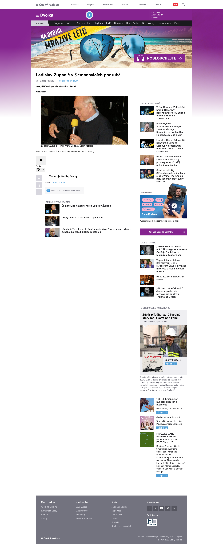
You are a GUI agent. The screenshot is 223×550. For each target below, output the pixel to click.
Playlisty (98, 23)
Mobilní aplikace (84, 518)
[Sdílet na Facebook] (39, 178)
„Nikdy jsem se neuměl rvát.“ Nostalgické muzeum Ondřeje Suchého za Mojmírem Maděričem (171, 250)
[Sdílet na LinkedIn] (39, 192)
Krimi (158, 200)
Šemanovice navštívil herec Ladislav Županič (87, 205)
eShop (44, 518)
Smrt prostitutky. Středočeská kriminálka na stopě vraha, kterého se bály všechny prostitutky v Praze (171, 176)
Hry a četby (147, 200)
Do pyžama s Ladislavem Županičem (82, 217)
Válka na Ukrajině (49, 507)
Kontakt (115, 522)
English (179, 537)
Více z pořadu (148, 243)
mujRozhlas (108, 5)
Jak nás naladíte (119, 507)
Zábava (40, 23)
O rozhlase (141, 5)
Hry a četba (132, 23)
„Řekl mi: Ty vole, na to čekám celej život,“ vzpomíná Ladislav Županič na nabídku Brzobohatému (96, 230)
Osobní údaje (152, 537)
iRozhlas (75, 5)
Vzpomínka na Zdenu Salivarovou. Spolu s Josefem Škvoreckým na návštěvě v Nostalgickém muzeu (171, 266)
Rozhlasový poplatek (121, 526)
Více (177, 23)
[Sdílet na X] (39, 185)
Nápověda (116, 511)
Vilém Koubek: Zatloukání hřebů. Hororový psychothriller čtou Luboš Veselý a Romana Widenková (170, 113)
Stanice (125, 5)
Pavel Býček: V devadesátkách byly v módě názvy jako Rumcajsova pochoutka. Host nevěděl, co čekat (170, 129)
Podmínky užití (166, 537)
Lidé (108, 23)
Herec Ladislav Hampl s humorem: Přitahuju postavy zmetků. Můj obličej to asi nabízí (168, 160)
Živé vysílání (147, 209)
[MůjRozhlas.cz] (41, 92)
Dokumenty (164, 23)
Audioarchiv (157, 15)
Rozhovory (148, 23)
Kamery (155, 17)
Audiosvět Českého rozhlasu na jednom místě (160, 221)
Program (90, 5)
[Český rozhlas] (47, 4)
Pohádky (146, 204)
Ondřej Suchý (58, 182)
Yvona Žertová (71, 146)
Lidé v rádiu (117, 514)
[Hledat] (183, 4)
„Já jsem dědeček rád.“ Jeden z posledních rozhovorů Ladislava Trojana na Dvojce (169, 292)
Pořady (70, 23)
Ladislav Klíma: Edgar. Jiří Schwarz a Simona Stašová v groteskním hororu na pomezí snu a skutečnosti (170, 146)
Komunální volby (49, 511)
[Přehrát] (41, 160)
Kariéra (115, 518)
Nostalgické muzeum (68, 81)
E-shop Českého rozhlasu (155, 308)
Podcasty (80, 514)
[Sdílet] (43, 170)
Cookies (140, 537)
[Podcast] (38, 170)
